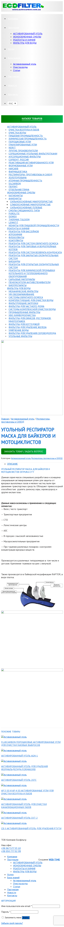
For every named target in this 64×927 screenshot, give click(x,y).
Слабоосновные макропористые (30, 204)
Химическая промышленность (28, 138)
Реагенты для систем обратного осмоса (33, 243)
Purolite (14, 213)
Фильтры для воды (19, 288)
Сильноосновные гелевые (26, 207)
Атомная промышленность (25, 180)
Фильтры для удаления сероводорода (32, 333)
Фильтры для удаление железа (27, 327)
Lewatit (13, 222)
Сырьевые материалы (22, 279)
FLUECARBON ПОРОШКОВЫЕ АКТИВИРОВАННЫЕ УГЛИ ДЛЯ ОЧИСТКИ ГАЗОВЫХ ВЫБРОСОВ (31, 744)
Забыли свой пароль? (12, 923)
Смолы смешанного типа (24, 210)
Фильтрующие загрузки (23, 303)
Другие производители (23, 150)
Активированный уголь (24, 63)
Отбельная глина (19, 189)
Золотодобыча (17, 177)
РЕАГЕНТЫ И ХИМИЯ (24, 39)
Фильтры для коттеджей (24, 324)
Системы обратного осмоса (26, 297)
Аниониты (15, 198)
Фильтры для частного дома (26, 306)
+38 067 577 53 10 (11, 848)
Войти (25, 918)
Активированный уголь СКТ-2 (19, 817)
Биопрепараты (17, 285)
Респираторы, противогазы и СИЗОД (30, 174)
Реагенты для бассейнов (24, 231)
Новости (12, 85)
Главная (5, 418)
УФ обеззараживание (21, 294)
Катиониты (16, 195)
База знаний (14, 57)
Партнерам (13, 76)
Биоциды (14, 261)
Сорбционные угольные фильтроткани (33, 153)
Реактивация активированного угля (31, 162)
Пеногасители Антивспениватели (29, 282)
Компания (13, 18)
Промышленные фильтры (24, 312)
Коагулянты (16, 240)
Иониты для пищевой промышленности (34, 225)
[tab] (35, 463)
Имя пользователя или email (16, 906)
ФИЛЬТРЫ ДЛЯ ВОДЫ (24, 42)
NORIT (12, 147)
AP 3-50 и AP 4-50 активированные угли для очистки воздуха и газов (27, 792)
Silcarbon (15, 183)
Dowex (13, 216)
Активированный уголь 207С (18, 779)
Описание (12, 463)
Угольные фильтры (20, 336)
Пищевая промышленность (26, 135)
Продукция (13, 27)
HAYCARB (13, 168)
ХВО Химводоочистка (22, 315)
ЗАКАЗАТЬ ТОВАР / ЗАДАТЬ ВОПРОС (23, 451)
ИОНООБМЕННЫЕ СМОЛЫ (27, 36)
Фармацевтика (18, 171)
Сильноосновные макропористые (31, 201)
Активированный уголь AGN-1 (19, 755)
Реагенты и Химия (18, 228)
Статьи (16, 70)
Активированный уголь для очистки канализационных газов (24, 806)
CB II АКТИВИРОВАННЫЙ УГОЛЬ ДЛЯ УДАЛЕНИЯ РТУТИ (31, 828)
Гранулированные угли (23, 144)
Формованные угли (21, 165)
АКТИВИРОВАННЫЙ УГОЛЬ (27, 33)
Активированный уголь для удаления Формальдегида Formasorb (24, 768)
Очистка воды (20, 67)
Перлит (13, 186)
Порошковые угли (20, 141)
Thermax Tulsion (19, 219)
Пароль (5, 911)
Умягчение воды (19, 330)
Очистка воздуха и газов (24, 129)
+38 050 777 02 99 (11, 851)
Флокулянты (16, 237)
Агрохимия (15, 234)
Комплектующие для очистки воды (31, 300)
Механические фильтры (23, 291)
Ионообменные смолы (21, 192)
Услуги (11, 48)
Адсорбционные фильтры (25, 156)
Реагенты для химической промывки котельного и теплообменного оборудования (32, 273)
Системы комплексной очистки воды (32, 309)
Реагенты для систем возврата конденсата (35, 252)
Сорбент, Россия (19, 159)
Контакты (13, 94)
